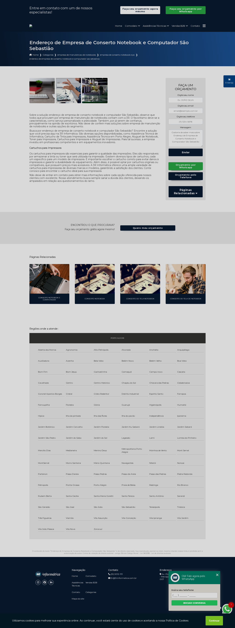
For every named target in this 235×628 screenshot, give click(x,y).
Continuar (214, 620)
